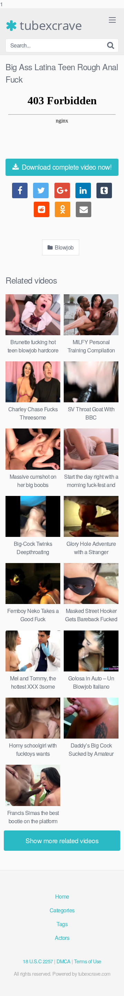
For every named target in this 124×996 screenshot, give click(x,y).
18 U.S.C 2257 (38, 961)
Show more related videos (62, 840)
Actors (62, 938)
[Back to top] (111, 983)
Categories (62, 910)
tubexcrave (49, 25)
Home (62, 896)
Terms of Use (87, 961)
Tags (62, 924)
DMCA (63, 961)
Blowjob (64, 247)
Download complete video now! (66, 167)
